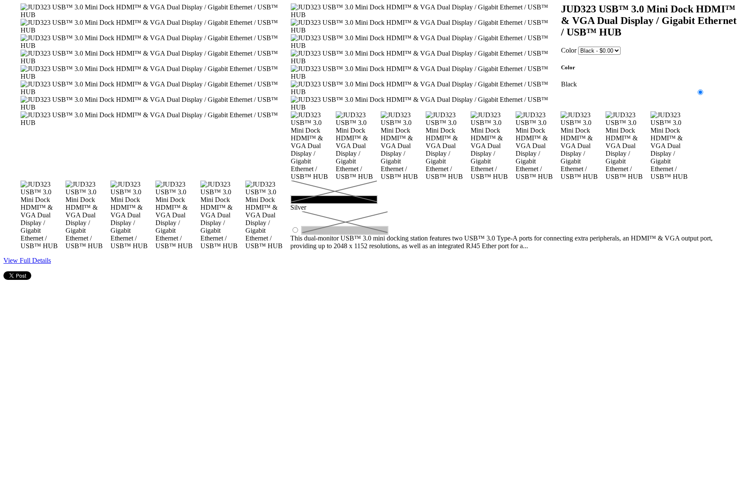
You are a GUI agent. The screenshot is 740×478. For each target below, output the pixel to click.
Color (568, 50)
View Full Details (27, 260)
